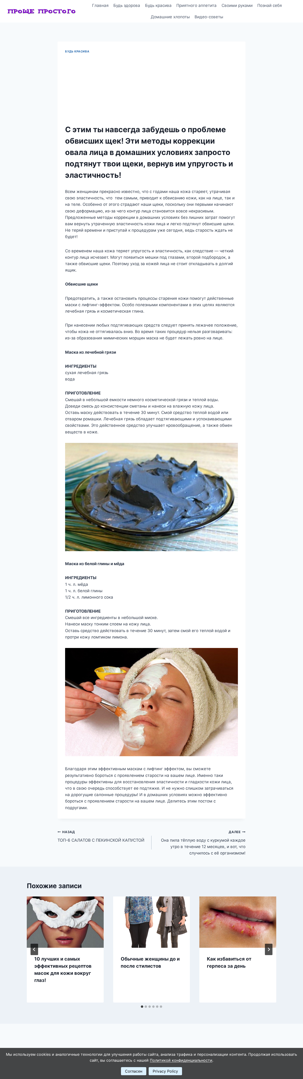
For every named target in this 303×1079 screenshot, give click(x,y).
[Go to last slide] (34, 949)
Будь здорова (126, 5)
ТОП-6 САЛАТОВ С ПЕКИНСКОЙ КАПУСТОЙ (101, 836)
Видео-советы (209, 16)
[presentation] (65, 922)
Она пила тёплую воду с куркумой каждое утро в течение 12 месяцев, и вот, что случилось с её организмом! (203, 842)
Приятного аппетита (196, 5)
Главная (100, 5)
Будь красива (158, 5)
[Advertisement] (151, 89)
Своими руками (237, 5)
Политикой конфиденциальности (181, 1060)
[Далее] (268, 949)
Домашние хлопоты (170, 16)
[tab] (142, 1006)
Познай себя (269, 5)
